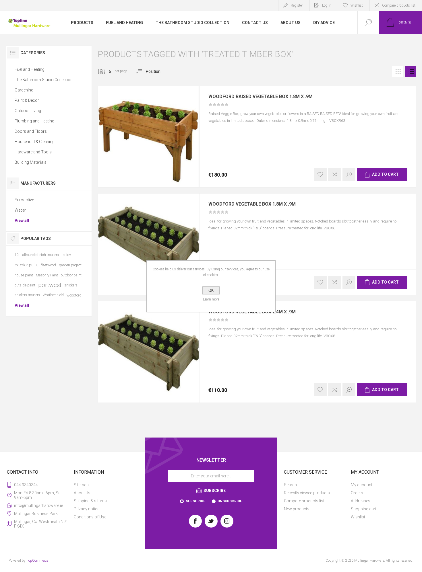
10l (17, 255)
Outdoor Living (28, 110)
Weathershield (53, 295)
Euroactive (24, 200)
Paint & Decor (27, 100)
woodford (74, 295)
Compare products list (398, 5)
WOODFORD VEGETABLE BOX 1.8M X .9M (252, 204)
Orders (357, 493)
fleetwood (48, 265)
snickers (71, 285)
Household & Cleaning (35, 141)
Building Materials (31, 162)
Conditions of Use (90, 517)
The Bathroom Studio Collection (44, 79)
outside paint (25, 285)
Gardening (24, 90)
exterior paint (26, 265)
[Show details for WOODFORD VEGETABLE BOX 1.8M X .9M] (148, 244)
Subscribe (195, 501)
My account (361, 485)
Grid (397, 71)
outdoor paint (71, 275)
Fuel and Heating (29, 69)
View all (22, 220)
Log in (326, 5)
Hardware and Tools (33, 152)
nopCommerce (37, 561)
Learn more (211, 299)
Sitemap (81, 485)
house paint (24, 275)
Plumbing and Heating (34, 121)
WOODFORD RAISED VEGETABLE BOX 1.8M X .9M (260, 96)
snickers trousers (27, 295)
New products (296, 509)
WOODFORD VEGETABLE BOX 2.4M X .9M (252, 312)
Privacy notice (86, 509)
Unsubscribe (230, 501)
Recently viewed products (307, 493)
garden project (70, 265)
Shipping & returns (90, 501)
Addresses (360, 501)
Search (290, 485)
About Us (82, 493)
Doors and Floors (31, 131)
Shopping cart (363, 509)
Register (297, 5)
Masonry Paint (47, 275)
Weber (20, 210)
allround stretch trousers (40, 255)
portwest (49, 285)
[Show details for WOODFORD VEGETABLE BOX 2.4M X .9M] (148, 352)
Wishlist (358, 517)
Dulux (66, 255)
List (410, 71)
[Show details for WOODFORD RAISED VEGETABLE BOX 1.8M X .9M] (148, 136)
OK (211, 290)
